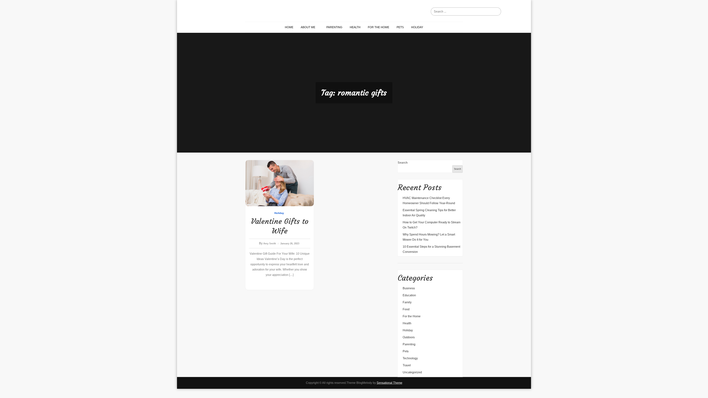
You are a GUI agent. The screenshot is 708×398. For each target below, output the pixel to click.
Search (403, 162)
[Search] (502, 11)
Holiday (417, 27)
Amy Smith (269, 243)
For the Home (378, 27)
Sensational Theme (389, 382)
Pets (400, 27)
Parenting (334, 27)
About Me (308, 27)
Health (355, 27)
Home (289, 27)
